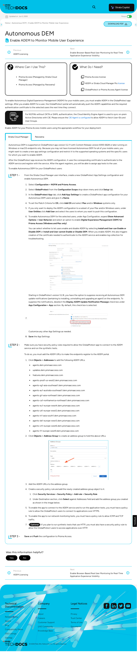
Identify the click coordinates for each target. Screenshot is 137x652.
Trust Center (76, 618)
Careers (41, 618)
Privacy (74, 614)
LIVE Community (45, 626)
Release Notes (11, 617)
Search (8, 621)
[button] (135, 521)
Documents (76, 626)
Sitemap (8, 638)
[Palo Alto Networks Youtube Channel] (128, 608)
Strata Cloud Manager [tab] (18, 137)
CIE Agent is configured (80, 117)
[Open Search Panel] (93, 8)
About (40, 614)
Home (7, 23)
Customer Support (46, 622)
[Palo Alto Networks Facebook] (107, 608)
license (121, 83)
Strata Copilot (122, 7)
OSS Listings (10, 633)
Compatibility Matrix (14, 629)
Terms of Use (77, 622)
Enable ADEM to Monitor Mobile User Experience (48, 23)
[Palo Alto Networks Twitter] (121, 608)
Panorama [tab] (39, 137)
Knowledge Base (45, 631)
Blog (7, 625)
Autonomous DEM (19, 23)
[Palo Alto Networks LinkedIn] (114, 608)
